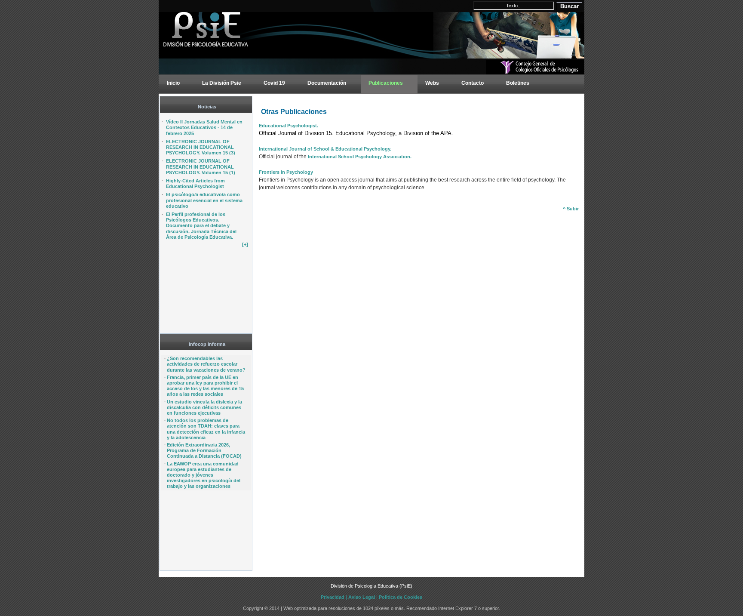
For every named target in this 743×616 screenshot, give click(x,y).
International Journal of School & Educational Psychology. (325, 148)
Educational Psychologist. (288, 125)
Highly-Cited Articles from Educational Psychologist (195, 183)
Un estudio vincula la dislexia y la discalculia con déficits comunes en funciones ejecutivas (204, 407)
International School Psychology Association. (359, 156)
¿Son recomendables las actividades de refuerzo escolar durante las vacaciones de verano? (206, 364)
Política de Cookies (400, 597)
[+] (245, 244)
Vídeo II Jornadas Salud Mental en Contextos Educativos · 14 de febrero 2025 (204, 127)
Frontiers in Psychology (286, 172)
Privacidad (332, 597)
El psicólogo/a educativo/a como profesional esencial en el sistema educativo (204, 200)
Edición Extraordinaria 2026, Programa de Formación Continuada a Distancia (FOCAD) (204, 450)
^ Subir (571, 208)
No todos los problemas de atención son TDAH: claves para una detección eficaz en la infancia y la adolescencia (206, 429)
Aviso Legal (361, 597)
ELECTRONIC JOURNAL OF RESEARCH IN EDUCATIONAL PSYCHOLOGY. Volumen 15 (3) (200, 147)
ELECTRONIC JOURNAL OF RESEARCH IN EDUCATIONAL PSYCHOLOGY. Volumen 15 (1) (200, 166)
